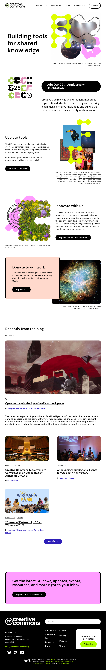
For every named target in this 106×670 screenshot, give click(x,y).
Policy (17, 465)
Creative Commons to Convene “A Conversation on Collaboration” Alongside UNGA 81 (25, 472)
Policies (63, 641)
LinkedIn (22, 652)
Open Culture (11, 399)
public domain (71, 174)
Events (8, 465)
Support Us (79, 6)
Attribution (10, 335)
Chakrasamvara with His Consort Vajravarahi (78, 175)
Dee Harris (13, 480)
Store (47, 646)
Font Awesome (64, 663)
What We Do (56, 6)
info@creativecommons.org (17, 647)
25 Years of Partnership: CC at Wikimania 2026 (23, 524)
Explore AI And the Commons (73, 237)
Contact (63, 630)
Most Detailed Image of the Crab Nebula (79, 306)
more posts (53, 541)
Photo (66, 172)
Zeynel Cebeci (29, 246)
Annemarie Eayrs (31, 530)
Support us (50, 642)
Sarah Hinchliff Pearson (34, 408)
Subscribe (88, 644)
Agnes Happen (91, 181)
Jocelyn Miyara (67, 478)
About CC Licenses (18, 168)
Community (61, 465)
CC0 (64, 181)
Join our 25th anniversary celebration (66, 86)
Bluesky (9, 652)
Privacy (62, 635)
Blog (68, 6)
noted (53, 659)
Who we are (50, 630)
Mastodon (15, 652)
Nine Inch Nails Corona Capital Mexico (68, 63)
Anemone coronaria (13, 246)
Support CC (21, 289)
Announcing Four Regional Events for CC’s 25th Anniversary (77, 471)
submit (97, 621)
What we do (50, 634)
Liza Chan (76, 180)
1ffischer (75, 172)
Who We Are (41, 6)
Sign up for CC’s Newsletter (29, 594)
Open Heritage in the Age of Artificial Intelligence (34, 403)
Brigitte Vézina (15, 408)
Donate (95, 5)
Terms (62, 646)
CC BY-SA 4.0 (10, 247)
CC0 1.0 (97, 65)
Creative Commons (15, 5)
